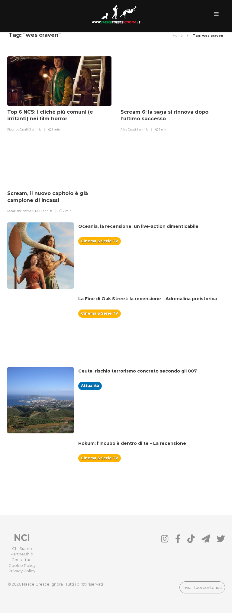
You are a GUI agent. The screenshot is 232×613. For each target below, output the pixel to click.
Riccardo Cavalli (18, 129)
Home (178, 35)
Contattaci (21, 559)
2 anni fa (35, 129)
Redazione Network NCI (24, 210)
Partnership (22, 554)
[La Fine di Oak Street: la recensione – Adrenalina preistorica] (149, 305)
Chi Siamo (22, 548)
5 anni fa (142, 129)
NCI (22, 537)
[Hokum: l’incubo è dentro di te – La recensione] (134, 450)
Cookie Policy (22, 565)
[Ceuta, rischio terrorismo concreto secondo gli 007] (139, 378)
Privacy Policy (21, 570)
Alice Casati (129, 129)
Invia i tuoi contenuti (202, 587)
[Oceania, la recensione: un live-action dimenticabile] (140, 233)
